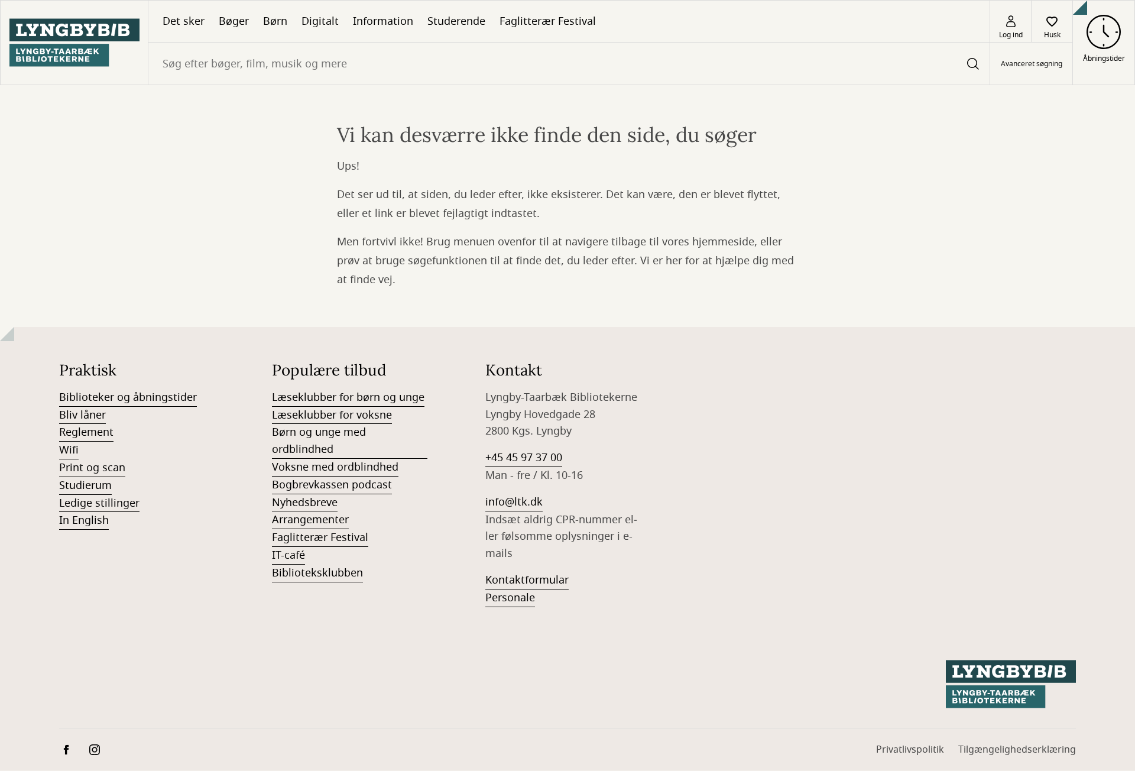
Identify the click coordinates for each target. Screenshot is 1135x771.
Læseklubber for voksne (332, 415)
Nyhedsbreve (305, 502)
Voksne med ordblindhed (335, 467)
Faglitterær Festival (548, 21)
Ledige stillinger (99, 503)
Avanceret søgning (1031, 64)
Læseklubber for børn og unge (348, 397)
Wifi (69, 450)
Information (383, 21)
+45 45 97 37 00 (523, 457)
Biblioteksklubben (317, 573)
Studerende (456, 21)
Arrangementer (310, 519)
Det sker (184, 21)
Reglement (86, 432)
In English (84, 520)
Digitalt (320, 21)
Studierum (85, 485)
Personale (510, 597)
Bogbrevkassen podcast (332, 485)
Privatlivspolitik (910, 750)
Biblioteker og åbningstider (128, 397)
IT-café (288, 555)
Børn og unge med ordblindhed (319, 441)
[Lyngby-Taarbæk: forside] (74, 43)
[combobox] (569, 64)
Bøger (234, 21)
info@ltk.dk (514, 502)
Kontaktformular (527, 580)
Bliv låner (82, 415)
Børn (275, 21)
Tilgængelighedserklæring (1017, 750)
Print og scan (92, 467)
